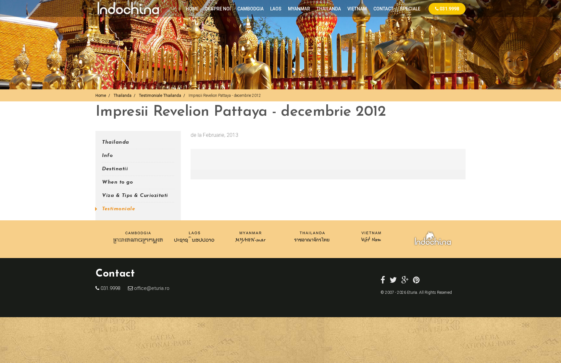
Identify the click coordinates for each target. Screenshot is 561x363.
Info (107, 155)
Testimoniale (118, 209)
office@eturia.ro (151, 288)
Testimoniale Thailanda (160, 95)
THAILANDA (329, 8)
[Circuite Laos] (194, 245)
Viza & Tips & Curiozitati (135, 195)
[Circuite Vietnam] (370, 245)
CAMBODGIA (250, 8)
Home (192, 8)
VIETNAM (357, 8)
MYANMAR (299, 8)
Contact (383, 8)
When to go (117, 182)
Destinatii (115, 169)
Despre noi (218, 8)
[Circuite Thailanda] (311, 245)
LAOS (275, 8)
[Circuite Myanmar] (250, 245)
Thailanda (122, 95)
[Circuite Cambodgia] (138, 245)
